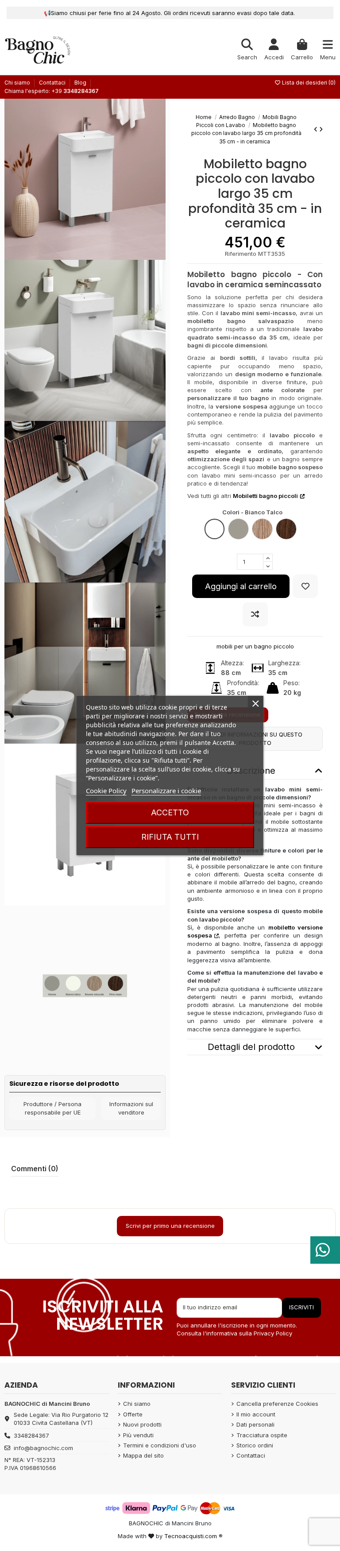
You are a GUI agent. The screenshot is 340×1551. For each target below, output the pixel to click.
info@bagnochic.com (43, 1447)
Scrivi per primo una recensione (170, 1225)
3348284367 (31, 1435)
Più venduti (138, 1435)
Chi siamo (17, 82)
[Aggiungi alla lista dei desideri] (305, 586)
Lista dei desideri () (308, 82)
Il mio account (255, 1414)
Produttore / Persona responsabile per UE (52, 1108)
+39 (75, 91)
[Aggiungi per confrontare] (255, 614)
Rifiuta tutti (170, 836)
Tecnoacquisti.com (190, 1535)
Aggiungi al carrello (241, 586)
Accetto (170, 812)
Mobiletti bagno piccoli (265, 495)
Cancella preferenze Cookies (277, 1403)
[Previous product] (316, 129)
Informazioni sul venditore (131, 1108)
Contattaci (53, 82)
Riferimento (240, 253)
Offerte (133, 1414)
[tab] (255, 1047)
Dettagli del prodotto (251, 1047)
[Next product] (321, 129)
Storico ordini (254, 1445)
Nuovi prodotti (142, 1424)
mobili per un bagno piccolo (255, 646)
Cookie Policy (106, 790)
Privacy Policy (273, 1333)
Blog (80, 82)
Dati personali (255, 1424)
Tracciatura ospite (261, 1435)
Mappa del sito (143, 1455)
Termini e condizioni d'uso (159, 1445)
